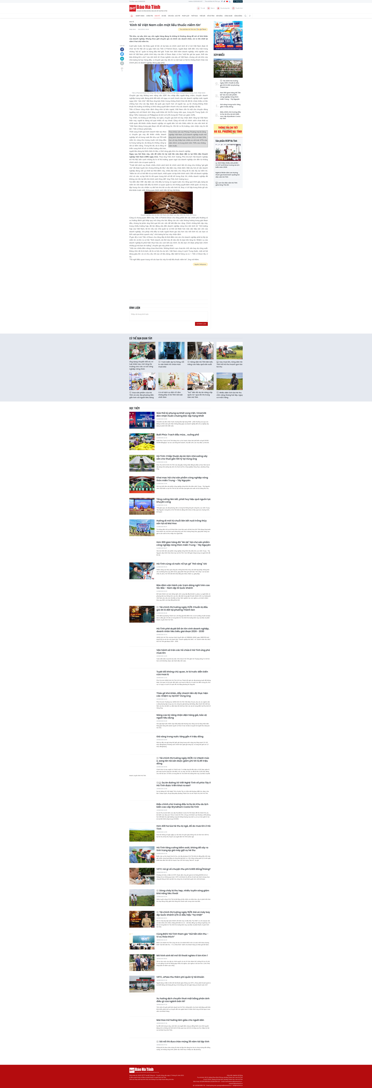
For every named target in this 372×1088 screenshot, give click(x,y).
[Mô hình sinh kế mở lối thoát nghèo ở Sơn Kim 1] (142, 962)
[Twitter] (122, 54)
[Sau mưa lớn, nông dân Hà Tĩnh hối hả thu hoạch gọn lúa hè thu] (230, 350)
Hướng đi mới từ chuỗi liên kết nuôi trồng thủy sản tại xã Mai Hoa (181, 522)
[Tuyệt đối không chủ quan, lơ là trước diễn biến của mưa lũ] (142, 678)
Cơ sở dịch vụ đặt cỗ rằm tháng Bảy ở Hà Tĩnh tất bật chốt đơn (170, 394)
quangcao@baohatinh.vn (224, 1085)
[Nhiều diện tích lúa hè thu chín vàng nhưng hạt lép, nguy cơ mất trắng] (230, 381)
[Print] (122, 63)
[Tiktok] (224, 1)
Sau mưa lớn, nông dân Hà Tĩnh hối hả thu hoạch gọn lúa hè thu (229, 364)
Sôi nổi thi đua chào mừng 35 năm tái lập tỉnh (184, 1041)
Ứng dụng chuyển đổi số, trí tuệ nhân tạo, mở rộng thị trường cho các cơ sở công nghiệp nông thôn (141, 365)
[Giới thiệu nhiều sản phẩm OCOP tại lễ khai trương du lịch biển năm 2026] (228, 152)
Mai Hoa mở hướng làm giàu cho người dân (180, 1020)
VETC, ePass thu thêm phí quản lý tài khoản (180, 977)
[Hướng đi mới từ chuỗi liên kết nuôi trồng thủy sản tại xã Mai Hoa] (142, 527)
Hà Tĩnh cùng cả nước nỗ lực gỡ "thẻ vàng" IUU (181, 563)
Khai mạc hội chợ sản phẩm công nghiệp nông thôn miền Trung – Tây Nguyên (182, 479)
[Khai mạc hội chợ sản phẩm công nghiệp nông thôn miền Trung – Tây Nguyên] (142, 484)
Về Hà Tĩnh (210, 16)
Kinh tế (157, 16)
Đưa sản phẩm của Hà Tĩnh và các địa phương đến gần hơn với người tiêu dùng (141, 395)
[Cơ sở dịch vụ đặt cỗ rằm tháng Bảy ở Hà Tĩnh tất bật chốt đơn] (171, 381)
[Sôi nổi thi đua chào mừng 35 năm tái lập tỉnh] (142, 1048)
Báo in (213, 8)
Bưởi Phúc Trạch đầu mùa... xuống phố (177, 434)
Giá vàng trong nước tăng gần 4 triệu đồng (230, 105)
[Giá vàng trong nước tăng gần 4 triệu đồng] (142, 743)
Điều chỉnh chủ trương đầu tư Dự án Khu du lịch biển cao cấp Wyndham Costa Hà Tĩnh (230, 115)
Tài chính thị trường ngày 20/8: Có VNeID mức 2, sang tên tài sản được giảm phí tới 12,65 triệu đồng (182, 761)
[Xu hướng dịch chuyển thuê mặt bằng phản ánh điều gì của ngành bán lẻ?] (142, 1005)
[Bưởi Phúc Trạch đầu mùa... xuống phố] (142, 441)
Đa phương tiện (225, 8)
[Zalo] (230, 1)
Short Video (140, 16)
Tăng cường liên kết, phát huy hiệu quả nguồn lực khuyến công (183, 500)
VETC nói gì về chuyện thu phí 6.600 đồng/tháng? (183, 869)
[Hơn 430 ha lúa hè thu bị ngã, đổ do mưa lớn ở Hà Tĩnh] (142, 833)
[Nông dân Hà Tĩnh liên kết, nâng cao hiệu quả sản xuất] (200, 350)
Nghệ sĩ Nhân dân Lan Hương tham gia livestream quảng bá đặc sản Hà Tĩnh (227, 175)
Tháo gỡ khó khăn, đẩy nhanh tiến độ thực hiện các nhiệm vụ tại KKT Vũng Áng (182, 694)
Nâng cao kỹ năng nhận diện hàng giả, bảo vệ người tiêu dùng (181, 716)
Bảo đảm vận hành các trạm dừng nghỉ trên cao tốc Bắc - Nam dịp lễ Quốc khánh (183, 586)
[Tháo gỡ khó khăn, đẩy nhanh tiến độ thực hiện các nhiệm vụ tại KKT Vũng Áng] (142, 700)
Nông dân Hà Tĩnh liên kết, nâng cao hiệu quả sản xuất (200, 363)
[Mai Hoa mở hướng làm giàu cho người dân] (142, 1027)
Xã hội (164, 16)
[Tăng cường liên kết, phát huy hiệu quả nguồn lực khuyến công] (142, 506)
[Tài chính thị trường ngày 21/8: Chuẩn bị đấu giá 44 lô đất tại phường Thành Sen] (142, 614)
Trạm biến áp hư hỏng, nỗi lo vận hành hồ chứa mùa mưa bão (171, 364)
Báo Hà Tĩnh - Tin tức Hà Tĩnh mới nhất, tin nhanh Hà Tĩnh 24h (149, 8)
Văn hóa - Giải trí (174, 16)
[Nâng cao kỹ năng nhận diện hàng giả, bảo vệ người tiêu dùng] (142, 722)
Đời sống (219, 16)
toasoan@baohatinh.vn (236, 1083)
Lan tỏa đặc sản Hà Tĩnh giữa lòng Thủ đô (226, 184)
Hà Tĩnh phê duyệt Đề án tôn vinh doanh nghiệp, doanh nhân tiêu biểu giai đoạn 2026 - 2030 (182, 630)
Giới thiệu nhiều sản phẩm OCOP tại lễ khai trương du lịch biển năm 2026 (227, 165)
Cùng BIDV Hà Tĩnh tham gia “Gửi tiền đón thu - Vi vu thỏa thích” (182, 935)
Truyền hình (239, 8)
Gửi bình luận (201, 324)
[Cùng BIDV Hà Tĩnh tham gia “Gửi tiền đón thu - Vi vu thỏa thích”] (142, 941)
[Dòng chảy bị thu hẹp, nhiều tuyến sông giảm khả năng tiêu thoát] (142, 897)
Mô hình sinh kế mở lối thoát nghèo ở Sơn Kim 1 (182, 955)
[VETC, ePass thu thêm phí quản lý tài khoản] (142, 984)
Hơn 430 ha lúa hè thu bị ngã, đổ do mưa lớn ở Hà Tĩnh (183, 827)
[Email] (122, 59)
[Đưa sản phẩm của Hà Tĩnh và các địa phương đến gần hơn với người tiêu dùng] (142, 381)
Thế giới (202, 16)
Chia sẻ (122, 45)
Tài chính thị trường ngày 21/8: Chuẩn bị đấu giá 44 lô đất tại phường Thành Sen (229, 84)
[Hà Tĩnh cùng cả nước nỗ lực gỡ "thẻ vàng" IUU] (142, 570)
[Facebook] (222, 1)
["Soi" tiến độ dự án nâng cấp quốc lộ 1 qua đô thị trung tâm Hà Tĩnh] (200, 381)
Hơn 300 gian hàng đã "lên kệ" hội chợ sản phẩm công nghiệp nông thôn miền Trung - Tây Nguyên (230, 96)
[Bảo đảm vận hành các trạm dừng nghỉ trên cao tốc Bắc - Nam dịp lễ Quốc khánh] (142, 592)
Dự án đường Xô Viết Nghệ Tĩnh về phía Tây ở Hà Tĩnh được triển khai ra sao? (230, 71)
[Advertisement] (168, 281)
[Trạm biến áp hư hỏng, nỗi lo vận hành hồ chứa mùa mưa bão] (171, 350)
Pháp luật (185, 16)
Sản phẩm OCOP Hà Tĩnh (226, 140)
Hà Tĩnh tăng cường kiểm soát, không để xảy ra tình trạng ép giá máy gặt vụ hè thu (182, 849)
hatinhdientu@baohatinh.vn (233, 1081)
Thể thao (194, 16)
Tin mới (203, 8)
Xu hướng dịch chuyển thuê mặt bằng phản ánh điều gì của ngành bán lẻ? (182, 1000)
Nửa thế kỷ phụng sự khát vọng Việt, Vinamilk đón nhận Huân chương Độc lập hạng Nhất (181, 414)
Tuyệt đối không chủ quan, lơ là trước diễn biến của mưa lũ (182, 673)
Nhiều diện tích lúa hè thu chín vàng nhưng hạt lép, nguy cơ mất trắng (230, 395)
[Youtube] (227, 1)
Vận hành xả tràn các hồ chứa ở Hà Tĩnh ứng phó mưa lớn (183, 651)
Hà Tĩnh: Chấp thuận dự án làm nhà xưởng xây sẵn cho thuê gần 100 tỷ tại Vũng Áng (181, 457)
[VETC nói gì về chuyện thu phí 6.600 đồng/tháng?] (142, 876)
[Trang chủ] (131, 16)
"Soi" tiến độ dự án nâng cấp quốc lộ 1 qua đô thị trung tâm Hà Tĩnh (199, 394)
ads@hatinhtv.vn (238, 1085)
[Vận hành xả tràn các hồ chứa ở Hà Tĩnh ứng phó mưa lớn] (142, 657)
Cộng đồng (238, 16)
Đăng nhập (239, 1)
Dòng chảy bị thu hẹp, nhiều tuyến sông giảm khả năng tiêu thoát (182, 892)
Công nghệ (228, 16)
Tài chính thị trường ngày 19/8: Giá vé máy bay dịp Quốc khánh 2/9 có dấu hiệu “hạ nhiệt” (183, 913)
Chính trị (149, 16)
